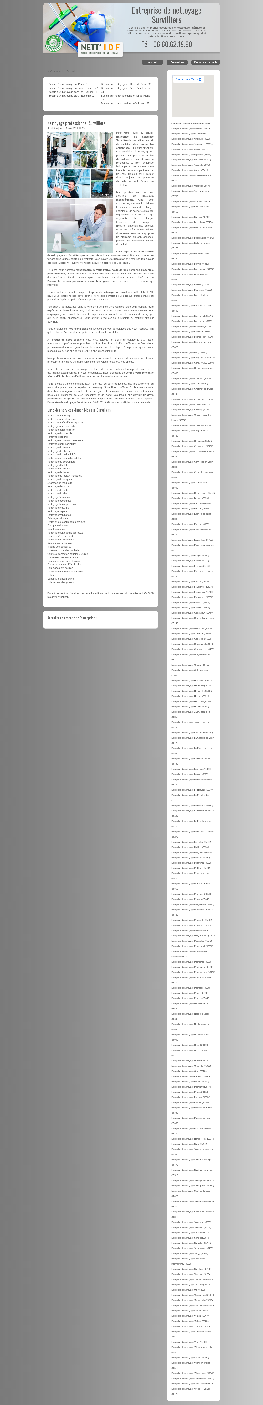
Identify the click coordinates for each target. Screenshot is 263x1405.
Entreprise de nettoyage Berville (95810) (190, 264)
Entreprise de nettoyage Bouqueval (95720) (191, 321)
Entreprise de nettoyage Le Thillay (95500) (191, 842)
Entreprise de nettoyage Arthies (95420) (190, 170)
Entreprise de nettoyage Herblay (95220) (190, 696)
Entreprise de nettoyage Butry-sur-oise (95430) (193, 357)
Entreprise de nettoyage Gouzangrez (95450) (192, 649)
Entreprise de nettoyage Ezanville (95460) (190, 566)
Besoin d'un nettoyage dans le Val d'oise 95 (125, 103)
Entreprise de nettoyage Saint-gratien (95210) (192, 1186)
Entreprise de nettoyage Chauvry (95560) (190, 410)
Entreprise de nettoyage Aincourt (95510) (190, 134)
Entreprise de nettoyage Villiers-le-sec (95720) (193, 1383)
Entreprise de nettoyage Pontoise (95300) (190, 1097)
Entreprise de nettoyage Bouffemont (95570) (192, 316)
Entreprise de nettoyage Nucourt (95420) (190, 1061)
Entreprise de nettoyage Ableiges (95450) (190, 128)
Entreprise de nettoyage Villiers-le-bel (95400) (192, 1378)
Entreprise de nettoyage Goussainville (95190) (193, 644)
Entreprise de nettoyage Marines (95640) (190, 899)
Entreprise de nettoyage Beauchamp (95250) (192, 222)
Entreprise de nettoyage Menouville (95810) (191, 920)
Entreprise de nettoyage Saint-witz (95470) (191, 1227)
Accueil (152, 62)
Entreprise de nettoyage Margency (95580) (191, 894)
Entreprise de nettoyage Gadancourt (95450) (192, 613)
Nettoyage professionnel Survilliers (76, 122)
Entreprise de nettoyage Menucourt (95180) (191, 925)
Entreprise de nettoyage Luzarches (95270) (191, 863)
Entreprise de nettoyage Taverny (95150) (190, 1274)
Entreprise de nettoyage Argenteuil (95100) (191, 154)
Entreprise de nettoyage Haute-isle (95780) (191, 686)
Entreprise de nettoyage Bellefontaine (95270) (192, 238)
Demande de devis (205, 62)
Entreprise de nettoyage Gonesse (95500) (191, 639)
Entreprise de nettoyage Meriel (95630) (189, 930)
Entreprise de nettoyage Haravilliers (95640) (192, 680)
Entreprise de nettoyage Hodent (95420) (190, 706)
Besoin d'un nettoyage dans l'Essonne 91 (71, 96)
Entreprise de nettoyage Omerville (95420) (191, 1066)
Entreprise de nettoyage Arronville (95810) (191, 165)
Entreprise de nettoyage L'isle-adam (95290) (192, 732)
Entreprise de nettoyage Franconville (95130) (192, 587)
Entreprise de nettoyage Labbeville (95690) (191, 769)
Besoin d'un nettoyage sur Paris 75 (68, 84)
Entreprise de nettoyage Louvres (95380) (190, 857)
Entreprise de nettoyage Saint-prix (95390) (191, 1222)
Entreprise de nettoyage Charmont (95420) (191, 378)
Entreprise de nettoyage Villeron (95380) (190, 1357)
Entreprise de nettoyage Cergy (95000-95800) (192, 363)
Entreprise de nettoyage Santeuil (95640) (190, 1238)
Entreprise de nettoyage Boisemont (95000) (191, 290)
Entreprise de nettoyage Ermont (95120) (190, 561)
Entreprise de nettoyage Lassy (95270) (189, 774)
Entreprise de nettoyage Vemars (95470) (190, 1316)
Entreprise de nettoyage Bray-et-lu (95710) (191, 326)
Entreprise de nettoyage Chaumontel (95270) (192, 399)
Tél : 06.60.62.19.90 (167, 44)
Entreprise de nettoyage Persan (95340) (190, 1081)
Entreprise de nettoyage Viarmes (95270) (190, 1326)
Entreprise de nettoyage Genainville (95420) (191, 628)
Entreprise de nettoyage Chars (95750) (189, 383)
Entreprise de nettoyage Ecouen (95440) (190, 508)
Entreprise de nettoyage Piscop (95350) (190, 1092)
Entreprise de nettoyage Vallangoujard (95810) (192, 1295)
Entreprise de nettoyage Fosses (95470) (190, 581)
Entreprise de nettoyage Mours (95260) (189, 993)
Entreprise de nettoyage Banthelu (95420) (190, 217)
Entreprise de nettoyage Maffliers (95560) (190, 868)
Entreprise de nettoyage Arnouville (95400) (191, 160)
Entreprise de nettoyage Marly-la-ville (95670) (192, 904)
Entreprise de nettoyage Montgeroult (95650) (192, 946)
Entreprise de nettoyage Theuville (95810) (190, 1284)
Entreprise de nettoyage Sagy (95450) (189, 1144)
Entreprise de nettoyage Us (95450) (188, 1290)
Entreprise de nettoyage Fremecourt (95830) (192, 597)
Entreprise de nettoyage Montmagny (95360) (192, 967)
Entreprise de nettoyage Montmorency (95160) (193, 972)
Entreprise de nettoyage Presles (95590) (190, 1102)
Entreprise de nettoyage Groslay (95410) (190, 665)
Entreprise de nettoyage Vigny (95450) (189, 1342)
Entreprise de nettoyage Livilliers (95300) (190, 847)
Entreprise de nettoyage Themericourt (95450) (193, 1279)
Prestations (177, 62)
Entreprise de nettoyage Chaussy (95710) (191, 404)
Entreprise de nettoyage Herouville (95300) (191, 701)
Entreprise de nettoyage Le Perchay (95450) (192, 805)
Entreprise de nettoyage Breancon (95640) (191, 331)
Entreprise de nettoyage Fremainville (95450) (192, 592)
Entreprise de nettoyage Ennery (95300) (190, 524)
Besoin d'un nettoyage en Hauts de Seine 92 (126, 84)
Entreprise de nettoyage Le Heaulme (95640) (192, 790)
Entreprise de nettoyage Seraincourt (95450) (192, 1248)
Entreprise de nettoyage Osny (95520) (189, 1071)
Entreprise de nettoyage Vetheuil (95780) (190, 1321)
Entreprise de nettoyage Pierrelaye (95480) (191, 1087)
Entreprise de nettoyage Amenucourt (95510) (192, 144)
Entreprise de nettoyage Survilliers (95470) (191, 1269)
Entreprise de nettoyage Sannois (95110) (190, 1232)
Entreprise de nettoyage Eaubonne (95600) (191, 503)
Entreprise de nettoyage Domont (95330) (190, 498)
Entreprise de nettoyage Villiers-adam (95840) (192, 1373)
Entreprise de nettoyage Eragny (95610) (190, 555)
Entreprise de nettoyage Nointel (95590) (190, 1045)
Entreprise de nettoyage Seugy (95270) (189, 1253)
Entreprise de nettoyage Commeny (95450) (191, 441)
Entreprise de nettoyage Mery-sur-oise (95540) (193, 936)
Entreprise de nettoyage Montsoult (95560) (191, 988)
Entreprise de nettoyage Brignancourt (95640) (192, 337)
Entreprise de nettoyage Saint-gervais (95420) (192, 1180)
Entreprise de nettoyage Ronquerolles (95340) (192, 1139)
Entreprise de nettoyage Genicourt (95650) (191, 633)
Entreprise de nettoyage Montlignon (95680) (191, 962)
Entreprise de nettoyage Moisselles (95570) (191, 941)
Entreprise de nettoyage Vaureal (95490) (190, 1311)
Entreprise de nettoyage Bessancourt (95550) (192, 269)
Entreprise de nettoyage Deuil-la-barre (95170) (193, 493)
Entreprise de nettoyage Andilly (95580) (189, 149)
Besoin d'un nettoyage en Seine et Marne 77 (73, 88)
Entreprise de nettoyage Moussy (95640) (190, 998)
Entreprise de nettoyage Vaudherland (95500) (192, 1305)
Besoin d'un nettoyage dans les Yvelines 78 (73, 92)
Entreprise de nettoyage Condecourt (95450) (192, 446)
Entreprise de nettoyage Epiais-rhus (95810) (192, 540)
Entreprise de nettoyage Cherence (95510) (191, 425)
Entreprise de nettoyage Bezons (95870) (190, 285)
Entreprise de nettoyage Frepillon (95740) (190, 602)
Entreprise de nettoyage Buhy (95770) (189, 352)
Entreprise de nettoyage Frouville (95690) (190, 607)
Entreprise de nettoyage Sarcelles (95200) (191, 1243)
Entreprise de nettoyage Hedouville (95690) (191, 691)
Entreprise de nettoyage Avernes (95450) (190, 201)
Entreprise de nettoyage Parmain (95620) (190, 1076)
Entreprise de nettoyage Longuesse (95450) (192, 852)
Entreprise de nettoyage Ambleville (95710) (191, 139)
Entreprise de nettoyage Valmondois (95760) (192, 1300)
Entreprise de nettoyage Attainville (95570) (191, 186)
